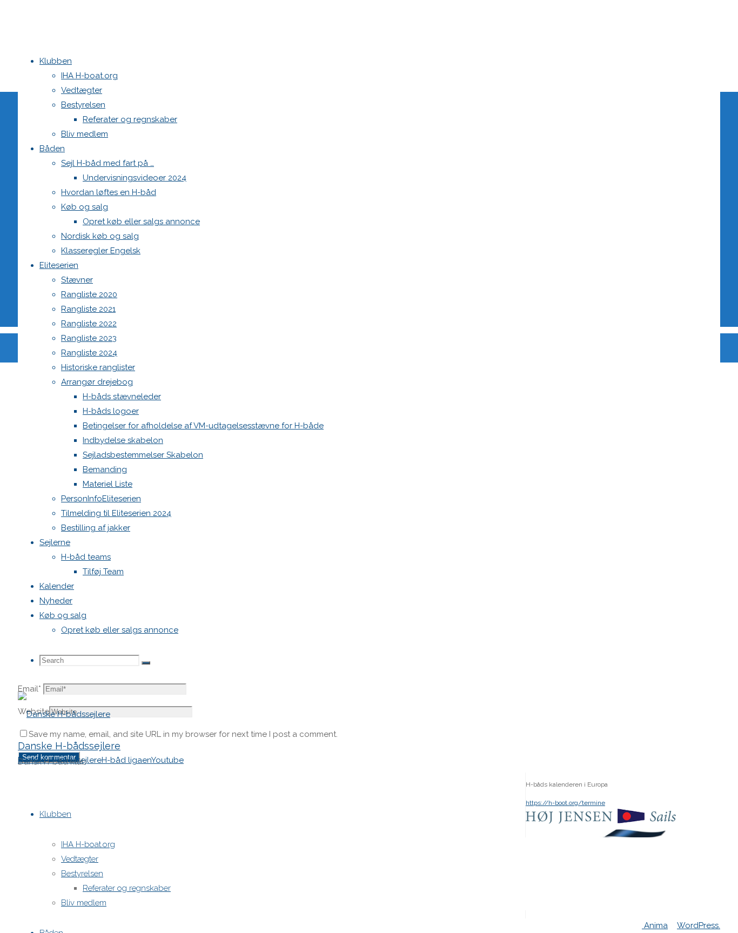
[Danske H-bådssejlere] (64, 714)
